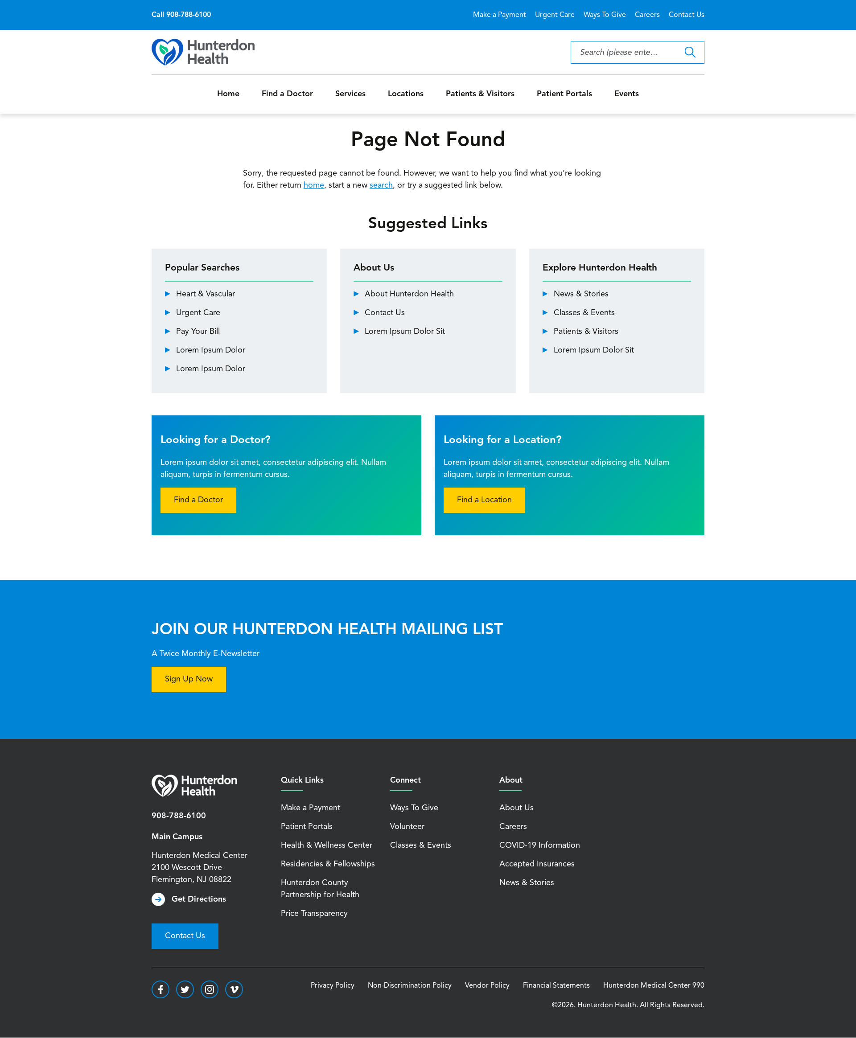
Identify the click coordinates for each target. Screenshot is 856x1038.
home (314, 185)
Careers (647, 15)
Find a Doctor (287, 94)
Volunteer (407, 827)
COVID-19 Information (539, 845)
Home (228, 94)
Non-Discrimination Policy (410, 985)
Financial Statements (556, 985)
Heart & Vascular (205, 294)
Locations (406, 94)
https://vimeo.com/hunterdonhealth (234, 989)
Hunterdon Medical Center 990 (653, 985)
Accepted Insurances (537, 864)
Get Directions (199, 899)
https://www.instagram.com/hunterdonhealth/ (209, 989)
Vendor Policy (487, 985)
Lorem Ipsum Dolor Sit (405, 332)
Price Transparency (314, 914)
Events (626, 94)
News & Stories (581, 294)
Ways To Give (605, 15)
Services (350, 94)
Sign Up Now (189, 679)
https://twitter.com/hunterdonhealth (185, 989)
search (381, 185)
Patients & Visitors (480, 94)
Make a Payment (499, 15)
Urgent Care (555, 15)
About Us (516, 808)
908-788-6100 (179, 816)
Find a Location (484, 500)
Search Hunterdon (689, 52)
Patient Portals (564, 94)
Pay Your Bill (198, 332)
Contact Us (686, 15)
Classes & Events (584, 313)
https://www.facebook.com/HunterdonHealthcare (160, 989)
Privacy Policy (332, 985)
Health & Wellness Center (326, 845)
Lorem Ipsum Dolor (210, 350)
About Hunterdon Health (409, 294)
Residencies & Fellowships (328, 864)
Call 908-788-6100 (181, 15)
